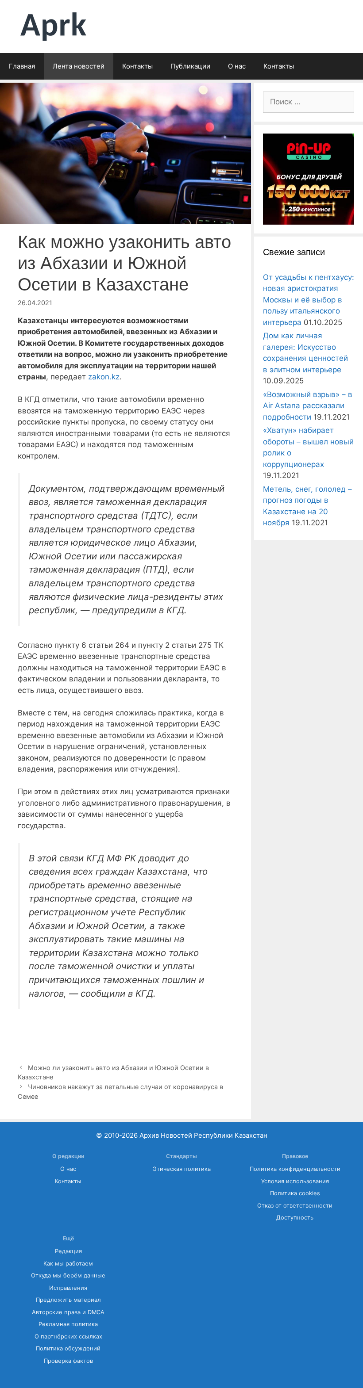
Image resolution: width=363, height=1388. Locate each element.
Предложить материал (68, 1299)
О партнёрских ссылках (68, 1336)
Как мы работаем (68, 1263)
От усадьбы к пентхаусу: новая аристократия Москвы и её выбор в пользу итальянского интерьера (308, 300)
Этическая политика (182, 1169)
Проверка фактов (68, 1360)
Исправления (68, 1288)
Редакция (68, 1251)
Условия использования (295, 1181)
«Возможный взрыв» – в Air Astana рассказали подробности (307, 405)
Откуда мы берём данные (68, 1275)
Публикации (190, 66)
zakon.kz (104, 376)
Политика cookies (295, 1193)
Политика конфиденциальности (295, 1169)
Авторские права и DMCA (68, 1312)
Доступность (294, 1217)
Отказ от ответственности (294, 1205)
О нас (237, 66)
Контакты (137, 66)
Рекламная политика (68, 1324)
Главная (22, 66)
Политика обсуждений (68, 1348)
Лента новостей (78, 66)
